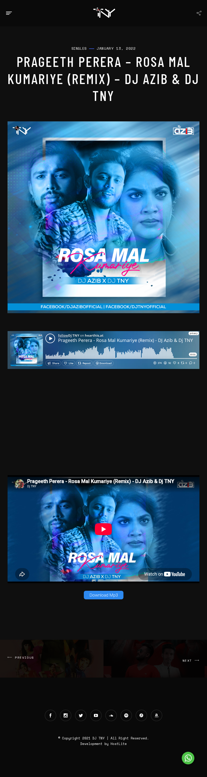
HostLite (119, 743)
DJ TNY (98, 738)
